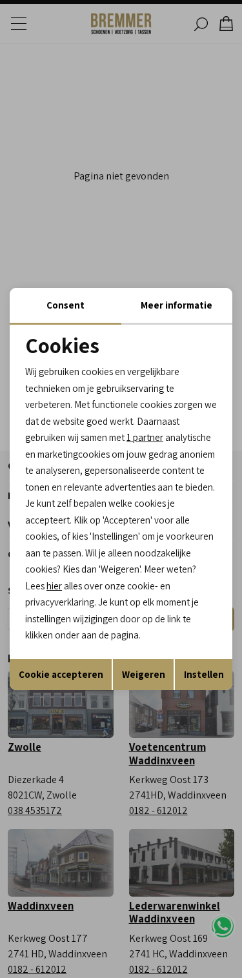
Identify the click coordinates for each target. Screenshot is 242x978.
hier (54, 586)
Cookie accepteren (61, 674)
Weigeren (143, 674)
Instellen (204, 674)
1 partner (144, 437)
